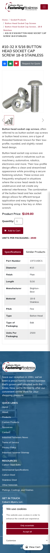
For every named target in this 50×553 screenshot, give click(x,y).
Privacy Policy (9, 447)
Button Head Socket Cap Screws (20, 23)
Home (5, 20)
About (5, 412)
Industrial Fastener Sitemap (15, 452)
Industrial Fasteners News (15, 437)
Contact (6, 432)
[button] (33, 547)
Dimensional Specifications (15, 469)
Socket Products (18, 20)
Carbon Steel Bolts (11, 464)
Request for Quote (31, 63)
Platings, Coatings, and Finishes (17, 490)
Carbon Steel (8, 474)
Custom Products (10, 422)
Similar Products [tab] (35, 251)
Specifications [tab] (13, 251)
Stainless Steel (9, 479)
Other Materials (10, 484)
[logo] (21, 7)
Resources (7, 427)
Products (6, 417)
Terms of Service (10, 442)
